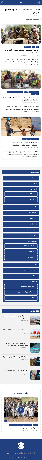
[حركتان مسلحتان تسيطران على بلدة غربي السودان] (21, 34)
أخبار (37, 46)
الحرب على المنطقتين (33, 91)
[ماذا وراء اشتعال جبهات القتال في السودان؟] (35, 361)
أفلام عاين (34, 189)
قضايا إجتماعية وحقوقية (28, 139)
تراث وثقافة (33, 224)
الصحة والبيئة (33, 212)
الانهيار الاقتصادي (28, 245)
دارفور (33, 46)
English (34, 178)
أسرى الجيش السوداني (30, 428)
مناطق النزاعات (28, 46)
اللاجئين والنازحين (19, 91)
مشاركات (34, 276)
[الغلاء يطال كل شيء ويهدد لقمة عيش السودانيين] (35, 375)
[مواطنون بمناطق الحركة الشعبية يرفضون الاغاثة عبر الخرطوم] (21, 79)
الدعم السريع (30, 251)
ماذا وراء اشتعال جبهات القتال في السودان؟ (15, 357)
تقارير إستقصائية (32, 229)
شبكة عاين (33, 55)
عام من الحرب (33, 264)
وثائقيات (31, 199)
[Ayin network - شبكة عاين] (21, 2)
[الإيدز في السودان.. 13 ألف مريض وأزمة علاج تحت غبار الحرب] (35, 320)
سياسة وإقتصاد (10, 91)
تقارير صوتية (33, 235)
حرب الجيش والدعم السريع (26, 292)
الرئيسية (26, 91)
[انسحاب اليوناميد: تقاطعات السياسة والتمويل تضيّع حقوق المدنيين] (21, 126)
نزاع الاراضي (30, 257)
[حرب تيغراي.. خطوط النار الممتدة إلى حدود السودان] (35, 334)
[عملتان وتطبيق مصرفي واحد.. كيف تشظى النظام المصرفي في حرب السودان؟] (35, 348)
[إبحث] (2, 2)
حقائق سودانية (29, 193)
